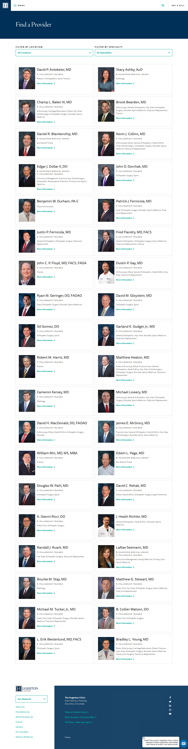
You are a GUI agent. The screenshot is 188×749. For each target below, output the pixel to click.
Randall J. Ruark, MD (52, 547)
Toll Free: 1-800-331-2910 (77, 722)
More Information (45, 83)
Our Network (24, 699)
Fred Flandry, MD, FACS (134, 232)
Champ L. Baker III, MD (54, 102)
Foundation (21, 712)
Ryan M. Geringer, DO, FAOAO (59, 295)
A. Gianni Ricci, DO (51, 516)
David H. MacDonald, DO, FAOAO (62, 423)
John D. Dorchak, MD (132, 166)
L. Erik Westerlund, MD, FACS (59, 639)
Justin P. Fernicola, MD (54, 232)
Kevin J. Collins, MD (130, 133)
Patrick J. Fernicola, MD (133, 201)
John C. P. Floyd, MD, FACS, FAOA (61, 263)
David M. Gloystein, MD (134, 295)
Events (19, 722)
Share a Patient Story (75, 712)
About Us (20, 707)
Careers (19, 727)
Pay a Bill (178, 5)
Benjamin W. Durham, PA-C (58, 201)
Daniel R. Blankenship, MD (57, 133)
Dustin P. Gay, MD (129, 263)
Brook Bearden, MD (131, 102)
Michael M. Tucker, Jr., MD (56, 609)
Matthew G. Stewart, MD (135, 579)
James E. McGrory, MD (133, 423)
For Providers (22, 732)
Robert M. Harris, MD (53, 357)
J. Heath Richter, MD (131, 516)
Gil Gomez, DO (48, 326)
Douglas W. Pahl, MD (52, 485)
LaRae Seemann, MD (132, 547)
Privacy (67, 737)
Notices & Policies (24, 737)
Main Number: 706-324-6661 (79, 717)
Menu (21, 5)
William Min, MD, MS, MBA (57, 453)
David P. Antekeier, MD (54, 69)
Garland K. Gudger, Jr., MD (135, 326)
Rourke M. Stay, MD (52, 579)
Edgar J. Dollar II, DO (52, 166)
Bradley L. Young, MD (132, 639)
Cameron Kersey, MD (53, 392)
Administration (23, 717)
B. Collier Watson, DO (132, 609)
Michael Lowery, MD (131, 392)
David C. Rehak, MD (131, 485)
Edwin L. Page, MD (130, 453)
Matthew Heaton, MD (132, 357)
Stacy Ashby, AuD (129, 69)
